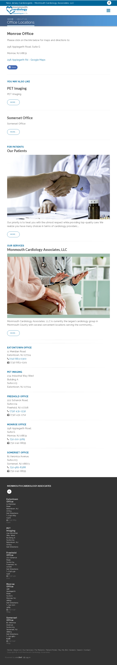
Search (80, 650)
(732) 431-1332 (18, 411)
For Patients (40, 650)
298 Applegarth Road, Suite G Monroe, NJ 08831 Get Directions (12, 596)
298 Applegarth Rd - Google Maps (26, 59)
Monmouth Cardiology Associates (29, 485)
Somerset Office (20, 118)
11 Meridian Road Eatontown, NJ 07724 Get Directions (12, 508)
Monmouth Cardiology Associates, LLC (37, 249)
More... (13, 102)
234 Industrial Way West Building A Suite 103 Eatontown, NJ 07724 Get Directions (12, 540)
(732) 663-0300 (17, 358)
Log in (27, 657)
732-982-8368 (18, 467)
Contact (87, 650)
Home (10, 19)
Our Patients (17, 151)
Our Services (28, 650)
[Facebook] (109, 3)
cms (18, 657)
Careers (72, 650)
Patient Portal (51, 650)
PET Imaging (17, 88)
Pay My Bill (63, 650)
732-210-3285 (17, 439)
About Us (18, 650)
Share (13, 67)
